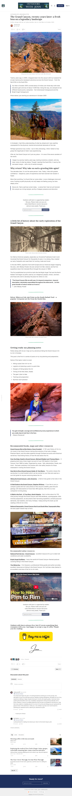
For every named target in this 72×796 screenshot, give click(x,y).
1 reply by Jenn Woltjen (20, 713)
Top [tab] (12, 734)
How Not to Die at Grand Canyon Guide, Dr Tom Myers (27, 471)
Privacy (35, 789)
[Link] (8, 168)
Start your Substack (33, 792)
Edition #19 (13, 740)
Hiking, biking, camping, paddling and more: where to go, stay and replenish (29, 752)
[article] (36, 741)
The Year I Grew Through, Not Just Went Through (27, 760)
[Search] (51, 5)
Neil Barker (16, 718)
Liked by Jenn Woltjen (19, 693)
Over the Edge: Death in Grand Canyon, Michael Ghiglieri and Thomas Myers (34, 459)
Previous (16, 669)
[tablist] (16, 679)
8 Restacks (27, 659)
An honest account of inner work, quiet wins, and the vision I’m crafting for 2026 (28, 762)
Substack (30, 794)
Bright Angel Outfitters (17, 559)
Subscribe (60, 5)
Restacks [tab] (20, 679)
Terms (39, 789)
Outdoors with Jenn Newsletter (19, 14)
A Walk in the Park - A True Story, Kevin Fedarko (25, 494)
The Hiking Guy (15, 565)
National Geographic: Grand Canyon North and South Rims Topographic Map (35, 506)
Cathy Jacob (16, 692)
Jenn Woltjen (17, 24)
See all (13, 770)
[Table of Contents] (2, 398)
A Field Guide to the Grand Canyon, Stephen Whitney (27, 484)
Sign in (67, 5)
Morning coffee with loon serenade (22, 739)
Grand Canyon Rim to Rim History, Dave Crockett (26, 449)
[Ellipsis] (61, 692)
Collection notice (44, 789)
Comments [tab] (13, 679)
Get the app (41, 792)
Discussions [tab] (21, 734)
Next (57, 669)
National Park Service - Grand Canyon (22, 554)
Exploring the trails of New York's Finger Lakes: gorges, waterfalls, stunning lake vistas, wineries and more (29, 749)
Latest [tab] (15, 734)
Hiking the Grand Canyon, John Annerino (23, 479)
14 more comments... (15, 727)
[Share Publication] (54, 5)
